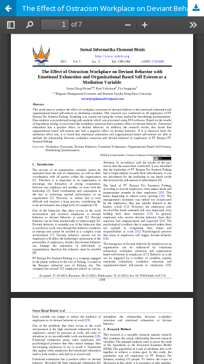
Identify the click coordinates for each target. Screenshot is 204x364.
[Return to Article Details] (8, 8)
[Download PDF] (196, 8)
